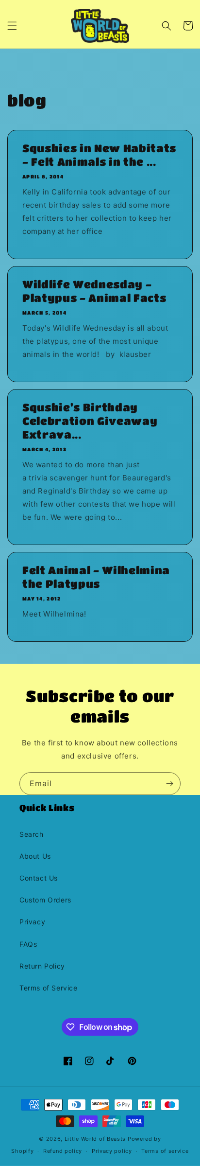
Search (31, 834)
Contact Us (38, 878)
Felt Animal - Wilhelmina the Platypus (96, 577)
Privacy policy (112, 1151)
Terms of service (164, 1151)
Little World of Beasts (95, 1138)
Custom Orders (45, 900)
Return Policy (42, 966)
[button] (12, 25)
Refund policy (62, 1151)
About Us (35, 856)
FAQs (28, 944)
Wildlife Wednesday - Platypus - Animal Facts (94, 291)
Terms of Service (48, 988)
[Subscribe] (169, 783)
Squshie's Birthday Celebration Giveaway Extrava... (89, 421)
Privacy (32, 922)
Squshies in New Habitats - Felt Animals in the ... (99, 155)
